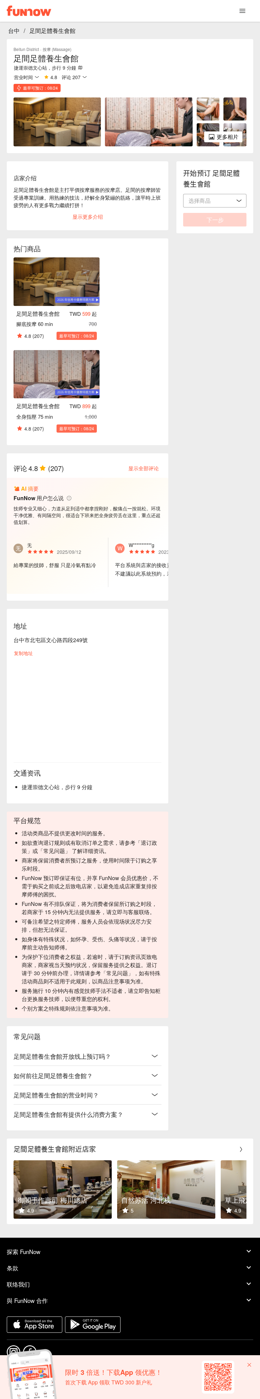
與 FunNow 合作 (27, 1300)
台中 (14, 30)
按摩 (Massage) (57, 49)
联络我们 (18, 1284)
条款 (12, 1268)
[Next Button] (241, 1149)
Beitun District (26, 49)
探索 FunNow (23, 1251)
